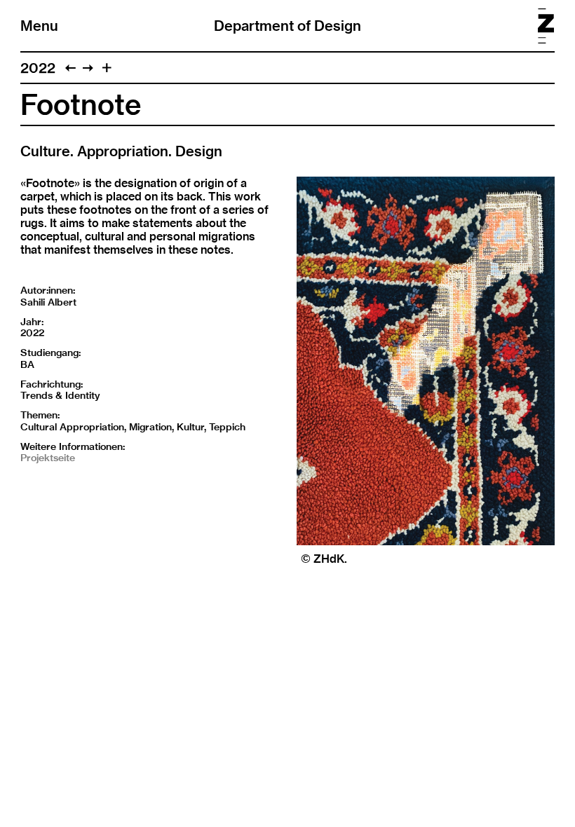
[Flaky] (70, 67)
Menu (39, 25)
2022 (37, 67)
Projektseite (47, 457)
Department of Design (287, 25)
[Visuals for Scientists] (88, 67)
